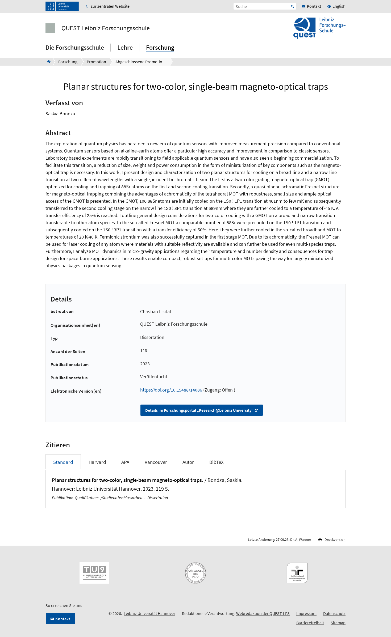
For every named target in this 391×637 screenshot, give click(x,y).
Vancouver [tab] (156, 462)
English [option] (339, 6)
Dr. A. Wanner (300, 539)
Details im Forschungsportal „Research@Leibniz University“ (199, 410)
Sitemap (338, 622)
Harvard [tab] (97, 462)
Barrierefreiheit (310, 622)
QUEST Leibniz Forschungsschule (105, 28)
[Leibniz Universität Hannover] (62, 6)
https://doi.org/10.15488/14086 (171, 390)
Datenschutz (334, 613)
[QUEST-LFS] (47, 61)
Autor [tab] (188, 462)
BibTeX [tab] (216, 462)
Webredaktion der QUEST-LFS (263, 613)
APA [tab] (125, 462)
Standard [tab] (63, 462)
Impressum (306, 613)
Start (292, 6)
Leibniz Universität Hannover (149, 613)
